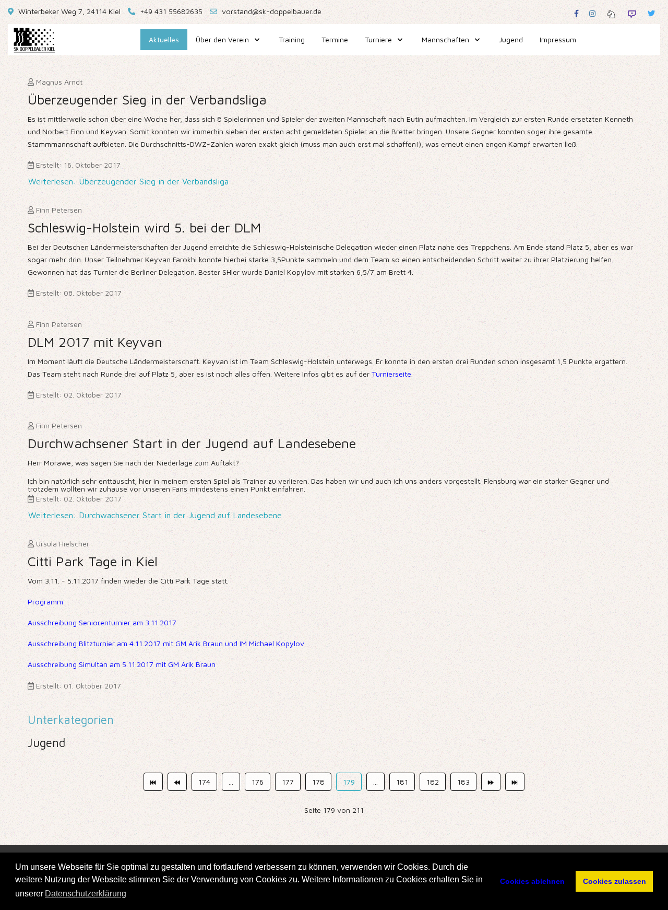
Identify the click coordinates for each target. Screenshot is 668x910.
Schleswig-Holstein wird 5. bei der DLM (144, 227)
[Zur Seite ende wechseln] (514, 782)
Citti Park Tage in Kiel (93, 561)
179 (349, 781)
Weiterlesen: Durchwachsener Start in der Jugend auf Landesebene (155, 515)
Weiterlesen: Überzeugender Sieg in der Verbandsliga (128, 181)
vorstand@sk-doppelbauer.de (271, 11)
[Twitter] (651, 13)
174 (204, 781)
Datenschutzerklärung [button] (85, 893)
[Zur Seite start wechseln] (153, 782)
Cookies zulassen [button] (614, 881)
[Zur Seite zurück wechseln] (177, 782)
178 (318, 781)
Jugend (46, 743)
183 (463, 781)
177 (288, 781)
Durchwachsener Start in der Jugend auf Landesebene (192, 443)
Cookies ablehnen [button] (532, 881)
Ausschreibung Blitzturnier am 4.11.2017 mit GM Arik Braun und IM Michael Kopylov (166, 643)
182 (432, 781)
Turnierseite (391, 373)
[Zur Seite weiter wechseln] (490, 782)
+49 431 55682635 (171, 11)
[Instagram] (592, 13)
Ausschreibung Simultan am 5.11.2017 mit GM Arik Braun (122, 664)
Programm (45, 601)
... (231, 781)
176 (258, 781)
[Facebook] (576, 13)
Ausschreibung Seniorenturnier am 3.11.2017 (102, 622)
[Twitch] (632, 13)
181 (402, 781)
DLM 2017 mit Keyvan (95, 341)
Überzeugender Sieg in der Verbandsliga (147, 99)
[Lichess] (611, 13)
